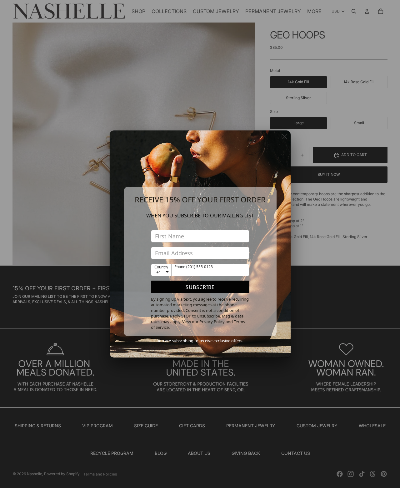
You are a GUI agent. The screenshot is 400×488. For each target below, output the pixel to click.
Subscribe (200, 287)
